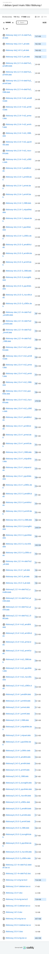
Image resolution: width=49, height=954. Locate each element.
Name (8, 22)
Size (45, 22)
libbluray (35, 5)
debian (8, 5)
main (21, 5)
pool (15, 5)
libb (28, 5)
